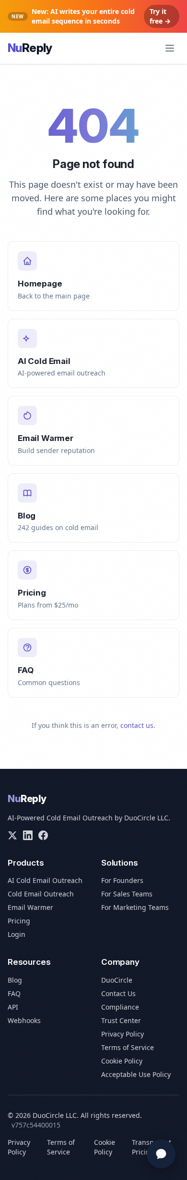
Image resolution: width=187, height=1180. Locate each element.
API (13, 1006)
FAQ (14, 993)
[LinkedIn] (28, 835)
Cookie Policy (121, 1060)
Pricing (19, 920)
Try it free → (160, 16)
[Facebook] (43, 835)
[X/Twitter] (12, 835)
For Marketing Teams (135, 907)
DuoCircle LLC (146, 817)
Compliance (120, 1006)
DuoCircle (116, 980)
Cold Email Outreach (41, 893)
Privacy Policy (122, 1033)
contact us (136, 725)
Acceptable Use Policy (136, 1074)
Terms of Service (127, 1047)
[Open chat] (161, 1154)
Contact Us (118, 993)
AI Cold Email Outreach (45, 880)
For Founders (122, 880)
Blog (15, 980)
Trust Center (121, 1020)
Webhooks (24, 1020)
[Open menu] (169, 48)
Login (16, 934)
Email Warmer (30, 907)
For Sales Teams (126, 893)
